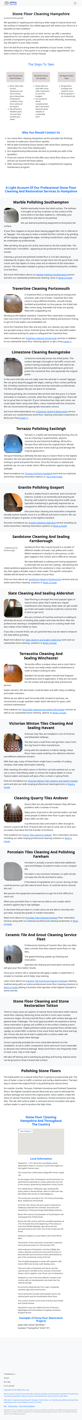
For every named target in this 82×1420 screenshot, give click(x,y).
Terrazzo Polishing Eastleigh (38, 473)
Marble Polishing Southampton (51, 274)
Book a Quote (65, 277)
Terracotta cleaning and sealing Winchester (43, 709)
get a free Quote (54, 476)
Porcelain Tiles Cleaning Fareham (41, 917)
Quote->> (67, 341)
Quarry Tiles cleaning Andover (37, 834)
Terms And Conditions (27, 1406)
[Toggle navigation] (75, 3)
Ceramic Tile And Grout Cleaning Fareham (46, 980)
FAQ (5, 1406)
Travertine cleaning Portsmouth (41, 338)
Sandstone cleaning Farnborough (45, 579)
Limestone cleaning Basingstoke (52, 411)
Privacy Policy (13, 1406)
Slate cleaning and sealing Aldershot (43, 639)
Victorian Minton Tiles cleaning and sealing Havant (53, 780)
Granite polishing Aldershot (42, 522)
